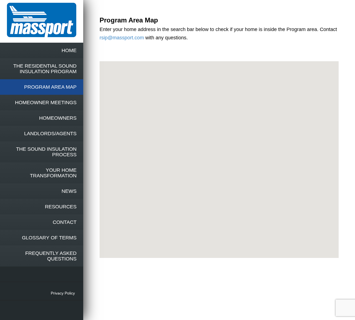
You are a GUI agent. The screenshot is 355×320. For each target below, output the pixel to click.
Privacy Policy (63, 293)
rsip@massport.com (122, 37)
